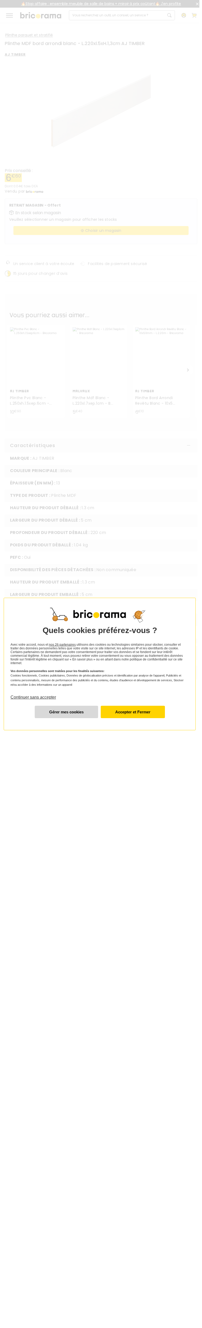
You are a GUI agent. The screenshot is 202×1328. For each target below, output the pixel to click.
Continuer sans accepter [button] (33, 695)
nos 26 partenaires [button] (62, 644)
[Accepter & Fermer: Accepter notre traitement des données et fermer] (133, 712)
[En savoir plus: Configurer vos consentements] (66, 712)
